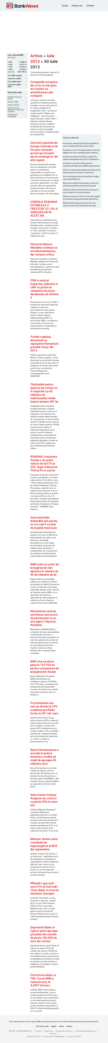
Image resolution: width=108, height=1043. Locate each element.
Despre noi (77, 5)
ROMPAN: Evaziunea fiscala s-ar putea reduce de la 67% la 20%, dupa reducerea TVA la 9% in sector (43, 463)
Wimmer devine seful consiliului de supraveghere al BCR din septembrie (43, 844)
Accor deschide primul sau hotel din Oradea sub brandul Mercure (81, 177)
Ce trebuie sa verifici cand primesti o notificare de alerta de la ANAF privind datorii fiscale (81, 164)
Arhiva (36, 55)
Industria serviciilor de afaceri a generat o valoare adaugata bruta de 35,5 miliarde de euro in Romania (81, 158)
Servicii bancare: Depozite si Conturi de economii (16, 110)
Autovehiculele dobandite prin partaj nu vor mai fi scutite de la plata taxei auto (43, 523)
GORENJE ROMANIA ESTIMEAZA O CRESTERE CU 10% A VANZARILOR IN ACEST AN (44, 208)
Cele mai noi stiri (42, 1026)
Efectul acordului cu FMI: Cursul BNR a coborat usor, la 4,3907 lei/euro (43, 980)
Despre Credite (13, 102)
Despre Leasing (13, 105)
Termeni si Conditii (74, 1036)
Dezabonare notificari (64, 1031)
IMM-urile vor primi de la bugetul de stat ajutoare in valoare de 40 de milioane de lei (44, 569)
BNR (96, 1022)
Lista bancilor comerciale (12, 115)
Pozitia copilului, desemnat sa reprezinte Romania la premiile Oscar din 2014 (44, 343)
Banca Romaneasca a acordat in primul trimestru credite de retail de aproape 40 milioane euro (44, 756)
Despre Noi (48, 1031)
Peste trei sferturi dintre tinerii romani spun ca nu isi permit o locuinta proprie (81, 191)
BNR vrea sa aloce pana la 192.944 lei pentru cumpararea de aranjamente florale (44, 666)
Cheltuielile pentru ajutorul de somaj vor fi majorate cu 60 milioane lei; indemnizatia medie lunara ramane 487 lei (44, 393)
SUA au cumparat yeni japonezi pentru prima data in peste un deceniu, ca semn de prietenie (81, 171)
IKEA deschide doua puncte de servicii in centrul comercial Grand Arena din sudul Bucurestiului (79, 204)
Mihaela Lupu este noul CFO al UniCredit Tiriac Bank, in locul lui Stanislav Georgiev (44, 888)
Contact (90, 5)
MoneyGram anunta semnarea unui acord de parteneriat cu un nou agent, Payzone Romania (44, 618)
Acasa (65, 5)
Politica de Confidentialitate (54, 1036)
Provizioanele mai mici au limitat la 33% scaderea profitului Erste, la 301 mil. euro (44, 708)
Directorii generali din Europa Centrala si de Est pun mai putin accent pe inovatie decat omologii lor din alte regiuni (44, 151)
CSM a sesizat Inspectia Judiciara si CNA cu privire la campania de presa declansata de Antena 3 (44, 289)
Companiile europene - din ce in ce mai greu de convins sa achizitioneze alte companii (44, 88)
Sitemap (53, 1034)
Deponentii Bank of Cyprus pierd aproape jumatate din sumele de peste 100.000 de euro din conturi (44, 934)
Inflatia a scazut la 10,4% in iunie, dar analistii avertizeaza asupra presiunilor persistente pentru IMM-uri (81, 197)
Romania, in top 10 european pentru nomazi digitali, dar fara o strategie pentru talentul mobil (81, 151)
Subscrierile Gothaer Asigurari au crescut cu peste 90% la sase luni (44, 800)
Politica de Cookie (33, 1036)
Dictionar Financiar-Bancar (15, 98)
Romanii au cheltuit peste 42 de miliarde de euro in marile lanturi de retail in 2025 (81, 144)
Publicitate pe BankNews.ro (85, 1031)
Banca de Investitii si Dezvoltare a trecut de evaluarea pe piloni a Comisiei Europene (81, 184)
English (54, 1026)
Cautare (69, 1026)
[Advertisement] (57, 31)
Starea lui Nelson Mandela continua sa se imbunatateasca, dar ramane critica (43, 249)
